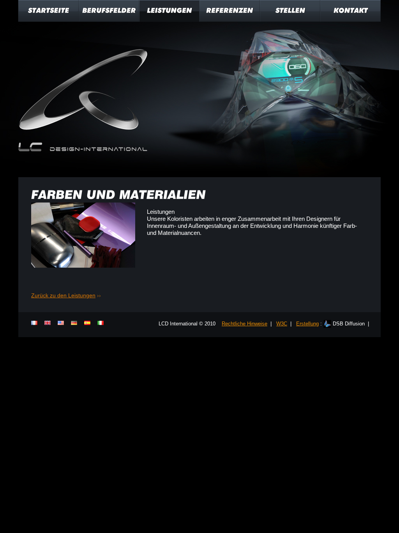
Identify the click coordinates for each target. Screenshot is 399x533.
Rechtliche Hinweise (244, 324)
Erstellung (307, 324)
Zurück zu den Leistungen (63, 295)
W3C (281, 324)
